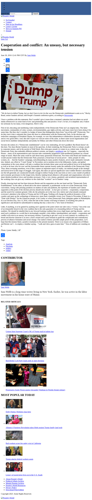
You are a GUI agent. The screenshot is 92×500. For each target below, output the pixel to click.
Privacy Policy (11, 488)
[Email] (48, 66)
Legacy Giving (11, 26)
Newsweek (68, 115)
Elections (9, 246)
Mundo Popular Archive (15, 483)
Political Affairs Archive (15, 481)
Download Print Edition (15, 490)
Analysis (9, 244)
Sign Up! (4, 39)
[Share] (48, 60)
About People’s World (14, 479)
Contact (9, 22)
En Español (10, 20)
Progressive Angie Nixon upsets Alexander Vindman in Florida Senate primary (35, 390)
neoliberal (59, 151)
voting (8, 251)
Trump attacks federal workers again (19, 459)
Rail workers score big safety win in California (23, 443)
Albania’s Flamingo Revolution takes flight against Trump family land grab (34, 428)
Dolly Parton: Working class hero (18, 412)
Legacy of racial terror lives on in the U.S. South (24, 475)
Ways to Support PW (14, 29)
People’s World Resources (16, 485)
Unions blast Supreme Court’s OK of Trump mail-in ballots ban (30, 332)
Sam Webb (31, 55)
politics (8, 248)
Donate (8, 31)
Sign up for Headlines (14, 24)
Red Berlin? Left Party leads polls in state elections (25, 361)
